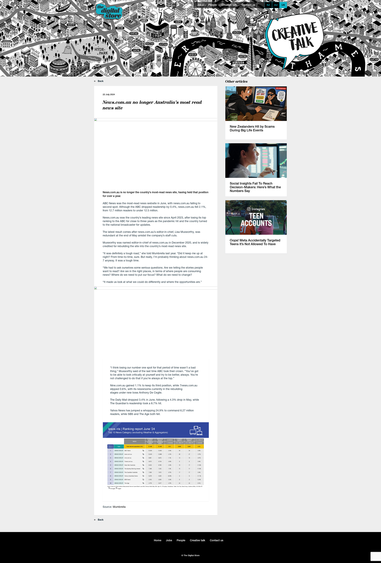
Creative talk (229, 4)
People (212, 4)
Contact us (248, 4)
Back (100, 81)
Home (157, 540)
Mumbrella (119, 506)
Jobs (200, 4)
